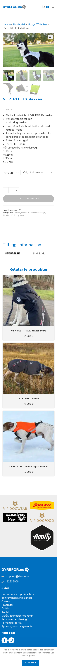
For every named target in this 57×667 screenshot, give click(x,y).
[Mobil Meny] (52, 7)
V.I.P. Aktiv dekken (28, 398)
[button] (50, 37)
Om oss (6, 601)
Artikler (6, 608)
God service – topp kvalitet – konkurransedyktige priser (18, 596)
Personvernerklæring (14, 619)
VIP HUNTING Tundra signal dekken (28, 466)
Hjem (7, 24)
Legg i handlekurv (28, 199)
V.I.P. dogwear (17, 215)
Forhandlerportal (11, 623)
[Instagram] (11, 640)
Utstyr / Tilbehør (37, 24)
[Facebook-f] (5, 640)
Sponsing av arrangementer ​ (18, 626)
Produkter (7, 605)
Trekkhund (34, 212)
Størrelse (11, 173)
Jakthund (25, 212)
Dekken (17, 212)
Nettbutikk (19, 24)
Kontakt (6, 612)
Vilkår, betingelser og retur (17, 615)
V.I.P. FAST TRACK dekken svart (28, 331)
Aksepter (30, 662)
